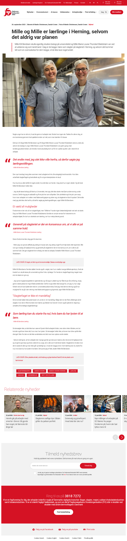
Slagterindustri (24, 371)
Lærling (73, 371)
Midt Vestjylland (48, 375)
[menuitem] (30, 12)
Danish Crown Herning (57, 371)
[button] (121, 437)
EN (94, 2)
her (65, 475)
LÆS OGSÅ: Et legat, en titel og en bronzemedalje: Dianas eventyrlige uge (40, 262)
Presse (76, 2)
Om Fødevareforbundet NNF (53, 2)
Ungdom (21, 375)
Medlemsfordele (25, 2)
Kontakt (83, 2)
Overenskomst (42, 12)
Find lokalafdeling (63, 512)
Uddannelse (64, 12)
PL (97, 2)
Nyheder (30, 12)
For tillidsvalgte (67, 2)
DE (90, 2)
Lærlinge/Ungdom (37, 2)
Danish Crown (39, 371)
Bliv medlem (116, 12)
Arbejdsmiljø (77, 12)
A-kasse (54, 12)
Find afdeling (90, 12)
